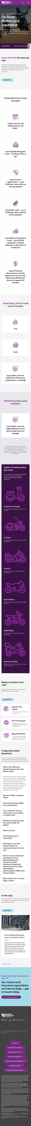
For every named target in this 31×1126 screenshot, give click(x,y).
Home (3, 13)
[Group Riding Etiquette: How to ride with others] (15, 936)
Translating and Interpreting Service (12, 1117)
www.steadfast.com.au (14, 1113)
